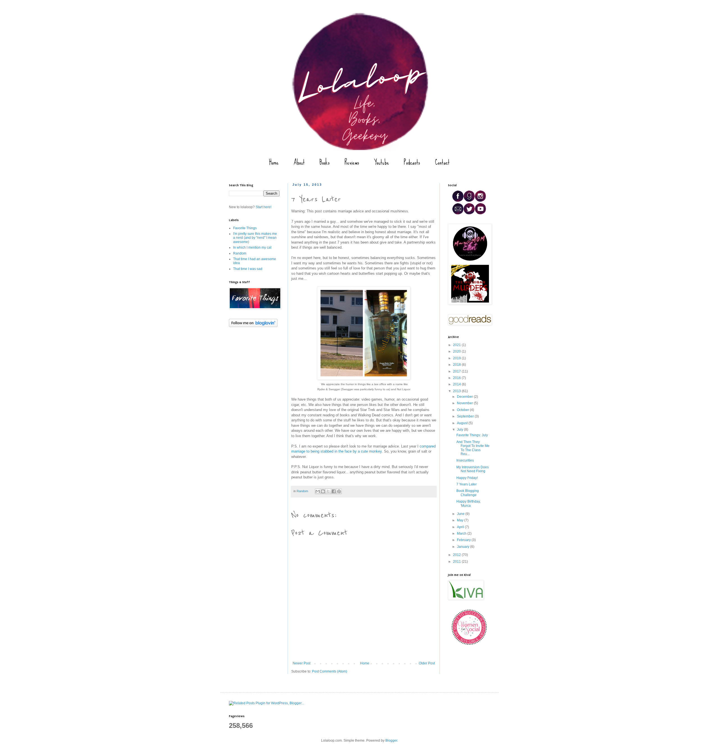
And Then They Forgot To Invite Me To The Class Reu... (473, 448)
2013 (457, 391)
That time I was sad (247, 269)
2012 (457, 555)
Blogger (391, 740)
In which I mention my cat (252, 247)
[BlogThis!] (323, 491)
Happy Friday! (467, 478)
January (463, 547)
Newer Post (301, 663)
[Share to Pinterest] (339, 491)
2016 (457, 378)
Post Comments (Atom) (329, 671)
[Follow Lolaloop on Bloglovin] (253, 326)
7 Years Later (466, 484)
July (460, 429)
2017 (457, 371)
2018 (457, 365)
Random (302, 491)
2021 (457, 345)
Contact (442, 162)
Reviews (352, 162)
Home (274, 162)
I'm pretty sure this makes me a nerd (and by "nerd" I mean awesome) (255, 238)
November (465, 403)
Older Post (427, 663)
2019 (457, 358)
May (460, 520)
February (464, 540)
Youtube (381, 162)
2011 (457, 562)
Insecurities (465, 460)
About (299, 162)
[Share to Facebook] (333, 491)
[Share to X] (328, 491)
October (463, 410)
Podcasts (412, 162)
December (465, 397)
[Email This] (317, 491)
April (461, 527)
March (462, 533)
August (462, 423)
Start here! (263, 207)
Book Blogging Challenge (467, 493)
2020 (457, 351)
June (461, 514)
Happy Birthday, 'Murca (468, 503)
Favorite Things (245, 228)
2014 (457, 384)
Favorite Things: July (472, 435)
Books (325, 162)
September (466, 416)
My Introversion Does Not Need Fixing (472, 469)
